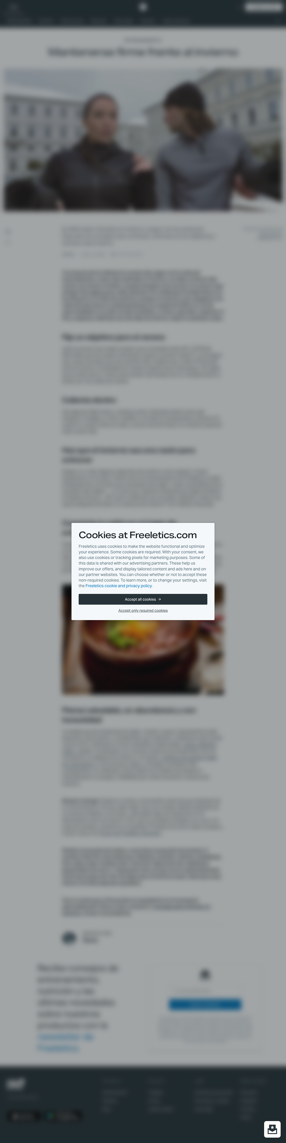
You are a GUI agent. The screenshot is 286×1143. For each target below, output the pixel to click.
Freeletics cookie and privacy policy (119, 585)
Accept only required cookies (143, 610)
